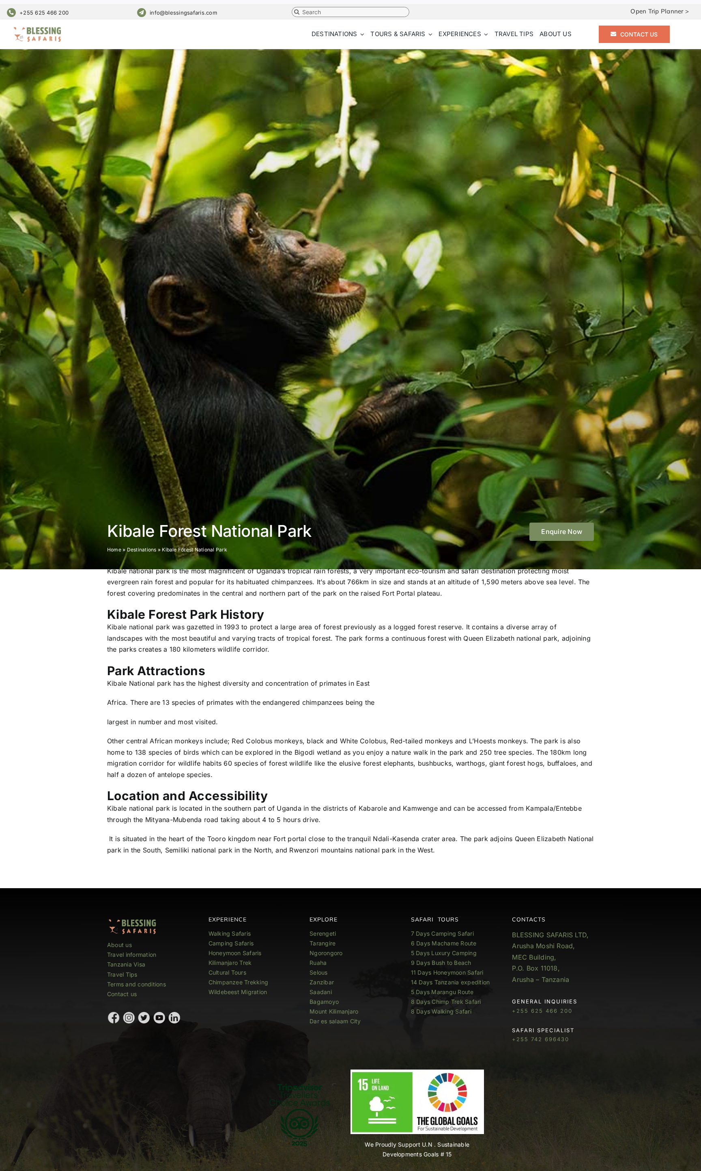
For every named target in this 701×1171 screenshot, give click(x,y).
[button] (561, 532)
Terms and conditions (136, 984)
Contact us (122, 993)
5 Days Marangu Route (442, 991)
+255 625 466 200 (44, 12)
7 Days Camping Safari (442, 933)
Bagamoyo (324, 1001)
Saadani (321, 991)
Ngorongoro (326, 952)
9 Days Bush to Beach (441, 962)
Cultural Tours (227, 972)
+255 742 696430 (540, 1039)
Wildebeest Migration (238, 991)
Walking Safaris (230, 933)
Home (114, 550)
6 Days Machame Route (444, 943)
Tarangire (322, 943)
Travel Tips (123, 974)
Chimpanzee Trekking (239, 982)
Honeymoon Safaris (235, 952)
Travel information (131, 954)
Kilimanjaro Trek (230, 962)
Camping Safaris (231, 943)
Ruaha (318, 962)
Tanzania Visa (126, 964)
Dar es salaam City (335, 1021)
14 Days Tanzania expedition (450, 982)
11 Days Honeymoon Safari (447, 972)
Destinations (142, 550)
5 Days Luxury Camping (444, 952)
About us (119, 944)
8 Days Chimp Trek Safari (446, 1001)
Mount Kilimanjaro (334, 1011)
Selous (318, 972)
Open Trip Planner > (659, 11)
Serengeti (323, 933)
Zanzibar (322, 982)
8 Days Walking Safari (441, 1011)
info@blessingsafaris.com (183, 12)
